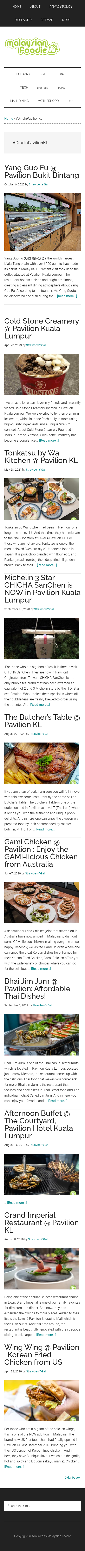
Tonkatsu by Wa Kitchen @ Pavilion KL (41, 456)
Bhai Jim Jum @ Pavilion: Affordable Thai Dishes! (37, 988)
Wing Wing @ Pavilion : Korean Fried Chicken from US (41, 1354)
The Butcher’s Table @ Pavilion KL (42, 721)
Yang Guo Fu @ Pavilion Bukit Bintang (41, 171)
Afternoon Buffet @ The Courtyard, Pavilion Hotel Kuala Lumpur (38, 1124)
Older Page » (73, 1477)
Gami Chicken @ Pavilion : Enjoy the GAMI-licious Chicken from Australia (41, 852)
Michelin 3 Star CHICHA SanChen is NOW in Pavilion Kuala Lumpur (42, 588)
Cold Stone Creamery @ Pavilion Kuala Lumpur (41, 328)
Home (8, 119)
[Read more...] (67, 296)
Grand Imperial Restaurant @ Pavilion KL (41, 1222)
